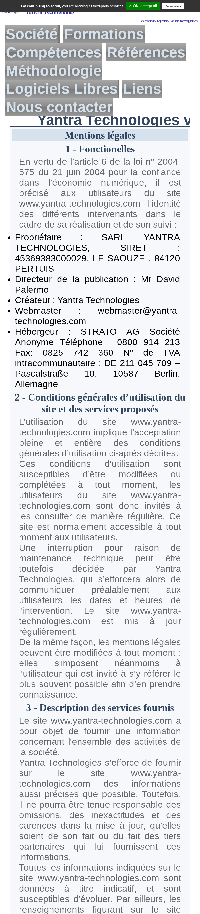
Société (32, 34)
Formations (104, 34)
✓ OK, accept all (143, 6)
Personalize (173, 6)
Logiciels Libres (62, 88)
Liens (142, 88)
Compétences (53, 52)
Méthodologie (53, 70)
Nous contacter (59, 107)
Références (146, 52)
